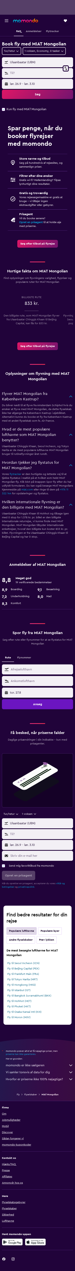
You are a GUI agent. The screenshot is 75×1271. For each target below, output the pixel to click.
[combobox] (41, 669)
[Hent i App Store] (35, 1242)
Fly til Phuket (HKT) (19, 1006)
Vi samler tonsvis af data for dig (28, 1072)
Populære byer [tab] (50, 931)
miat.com (27, 489)
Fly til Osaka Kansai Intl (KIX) (24, 1012)
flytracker (15, 474)
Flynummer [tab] (24, 657)
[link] (37, 244)
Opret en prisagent (31, 222)
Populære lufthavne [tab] (21, 931)
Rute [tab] (8, 657)
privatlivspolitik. (26, 887)
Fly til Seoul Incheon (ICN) (23, 963)
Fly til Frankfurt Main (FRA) (23, 974)
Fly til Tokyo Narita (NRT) (22, 979)
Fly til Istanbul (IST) (19, 990)
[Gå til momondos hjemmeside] (25, 20)
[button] (6, 20)
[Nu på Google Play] (12, 1242)
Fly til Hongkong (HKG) (21, 985)
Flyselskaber (30, 1094)
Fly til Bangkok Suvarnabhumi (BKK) (29, 995)
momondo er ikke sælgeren (25, 1065)
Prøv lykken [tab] (46, 940)
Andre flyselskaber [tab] (20, 940)
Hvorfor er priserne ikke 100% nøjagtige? (34, 1079)
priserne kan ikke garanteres (20, 1054)
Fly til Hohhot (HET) (19, 1001)
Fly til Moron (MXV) (19, 1017)
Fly (18, 1094)
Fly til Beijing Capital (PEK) (23, 968)
